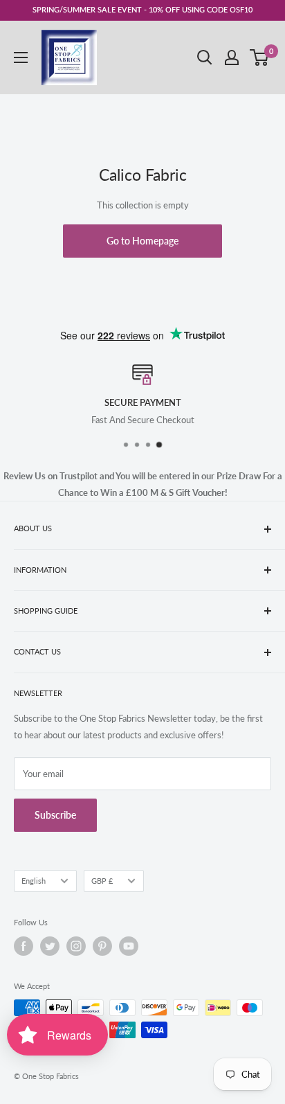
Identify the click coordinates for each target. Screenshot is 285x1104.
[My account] (232, 57)
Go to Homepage (142, 241)
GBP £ (102, 880)
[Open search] (204, 57)
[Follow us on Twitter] (49, 946)
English (33, 880)
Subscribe (55, 815)
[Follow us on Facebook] (23, 946)
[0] (259, 57)
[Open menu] (21, 57)
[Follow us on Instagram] (76, 946)
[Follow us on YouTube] (128, 946)
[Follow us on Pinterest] (102, 946)
